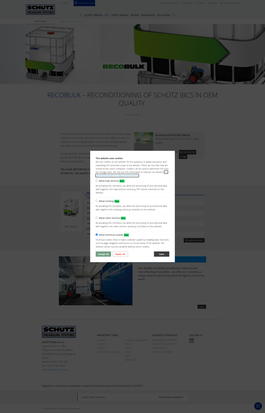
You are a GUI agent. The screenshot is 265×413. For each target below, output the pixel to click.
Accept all (103, 254)
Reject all (120, 254)
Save (161, 254)
